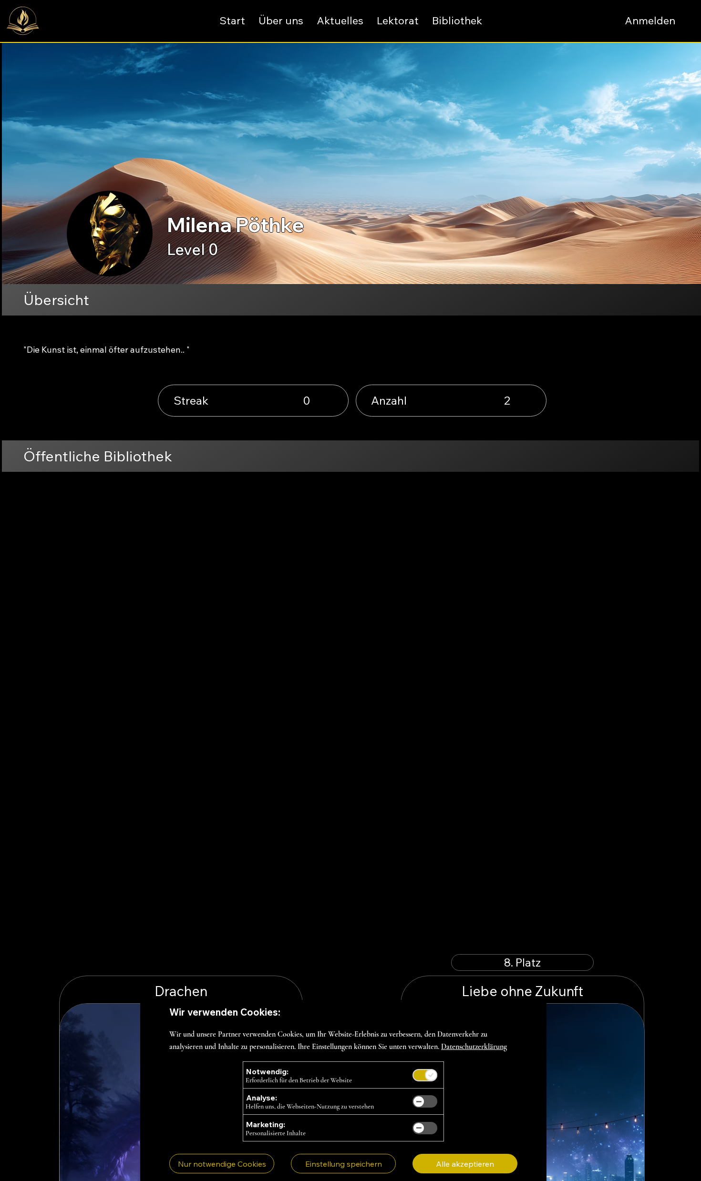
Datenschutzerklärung (474, 1046)
